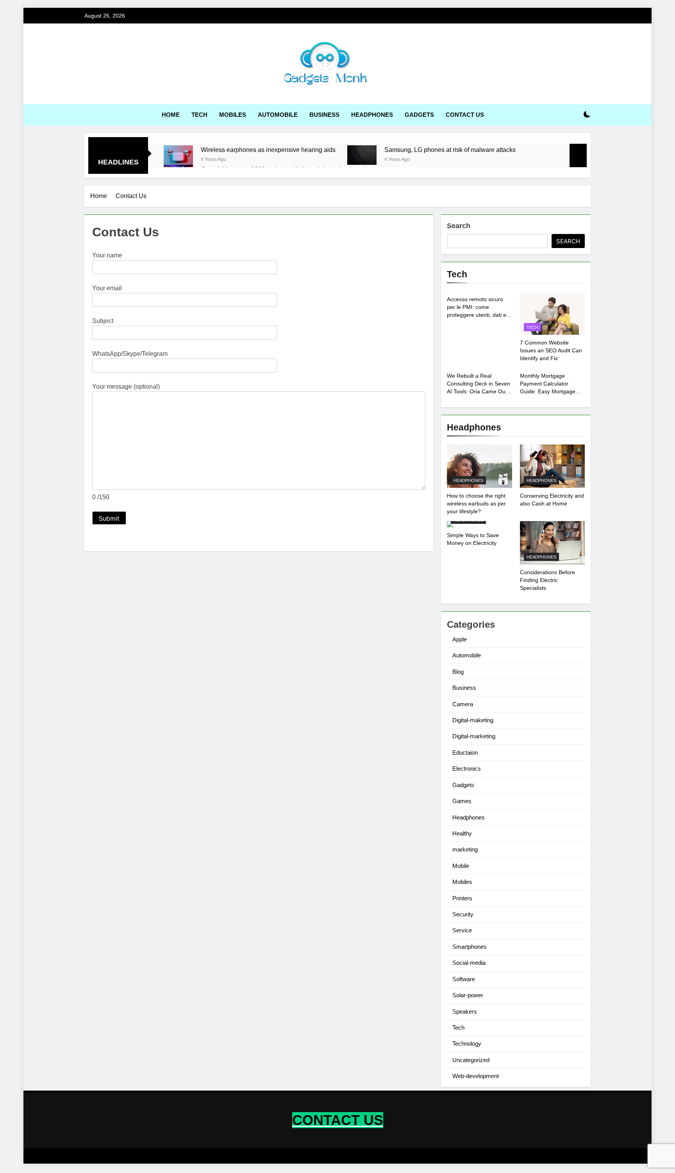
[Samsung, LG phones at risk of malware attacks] (362, 155)
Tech (199, 114)
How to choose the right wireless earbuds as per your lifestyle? (476, 503)
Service (462, 930)
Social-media (469, 962)
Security (462, 914)
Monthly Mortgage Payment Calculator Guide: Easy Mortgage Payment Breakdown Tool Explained (551, 391)
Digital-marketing (473, 736)
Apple (459, 639)
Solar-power (467, 995)
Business (324, 114)
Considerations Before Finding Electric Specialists (547, 580)
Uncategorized (470, 1060)
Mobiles (232, 114)
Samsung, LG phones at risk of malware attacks (450, 149)
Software (463, 979)
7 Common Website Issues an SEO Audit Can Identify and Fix (551, 350)
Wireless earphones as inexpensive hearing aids (268, 149)
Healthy (462, 833)
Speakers (464, 1011)
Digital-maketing (472, 720)
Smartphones (469, 946)
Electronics (466, 768)
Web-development (475, 1076)
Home (171, 114)
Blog (458, 671)
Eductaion (465, 752)
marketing (465, 849)
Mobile (460, 865)
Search (458, 226)
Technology (466, 1043)
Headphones (372, 114)
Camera (462, 704)
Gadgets (419, 114)
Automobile (278, 114)
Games (461, 801)
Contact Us (465, 114)
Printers (462, 898)
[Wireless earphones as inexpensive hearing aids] (178, 155)
